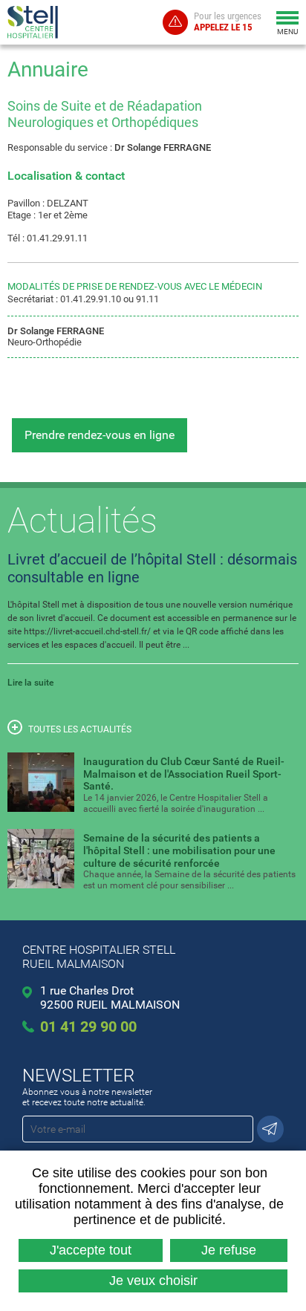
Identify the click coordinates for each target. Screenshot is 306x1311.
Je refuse (228, 1250)
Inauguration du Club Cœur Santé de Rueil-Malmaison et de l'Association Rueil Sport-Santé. (183, 774)
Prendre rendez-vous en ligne (100, 435)
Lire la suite (30, 682)
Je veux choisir (153, 1280)
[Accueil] (35, 22)
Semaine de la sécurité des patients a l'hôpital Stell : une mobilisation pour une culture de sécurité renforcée (179, 850)
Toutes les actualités (79, 729)
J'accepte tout (90, 1250)
